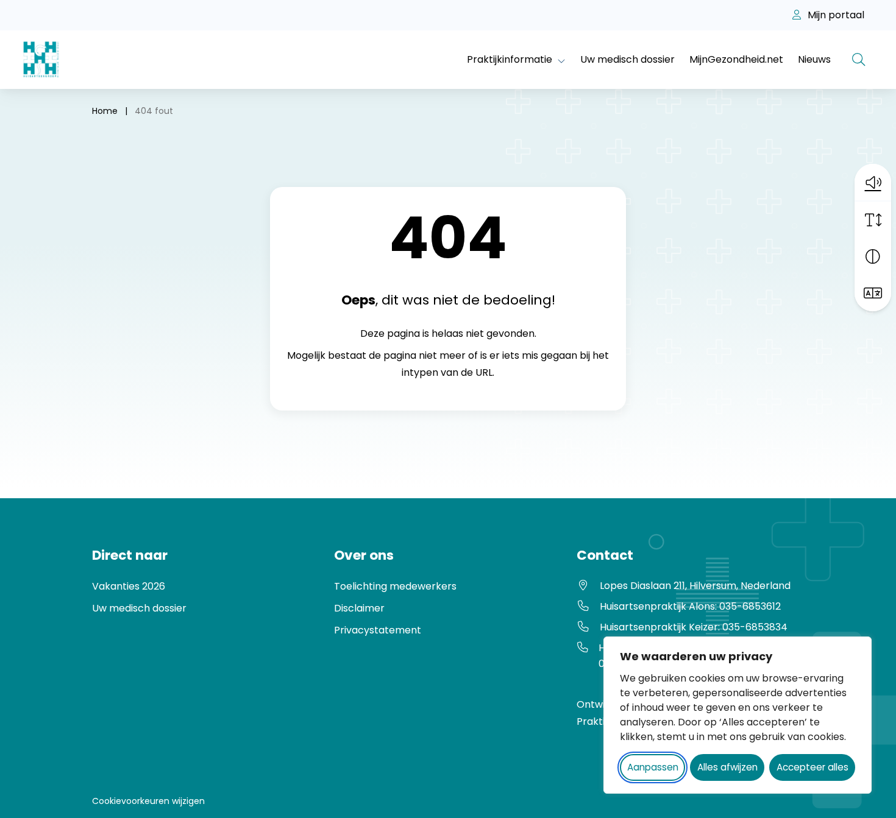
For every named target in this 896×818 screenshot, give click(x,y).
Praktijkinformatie (509, 59)
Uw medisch (122, 608)
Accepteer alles (812, 767)
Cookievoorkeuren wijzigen (148, 801)
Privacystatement (377, 630)
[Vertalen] (873, 293)
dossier (169, 608)
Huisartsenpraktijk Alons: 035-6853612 (690, 606)
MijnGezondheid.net (736, 59)
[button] (873, 182)
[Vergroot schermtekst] (873, 220)
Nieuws (814, 59)
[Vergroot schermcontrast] (873, 256)
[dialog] (737, 715)
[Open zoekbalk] (859, 60)
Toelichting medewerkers (395, 586)
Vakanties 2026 (128, 586)
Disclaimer (359, 608)
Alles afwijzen (727, 767)
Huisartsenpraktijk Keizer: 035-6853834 (694, 627)
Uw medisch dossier (627, 59)
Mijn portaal (834, 15)
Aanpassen (652, 767)
